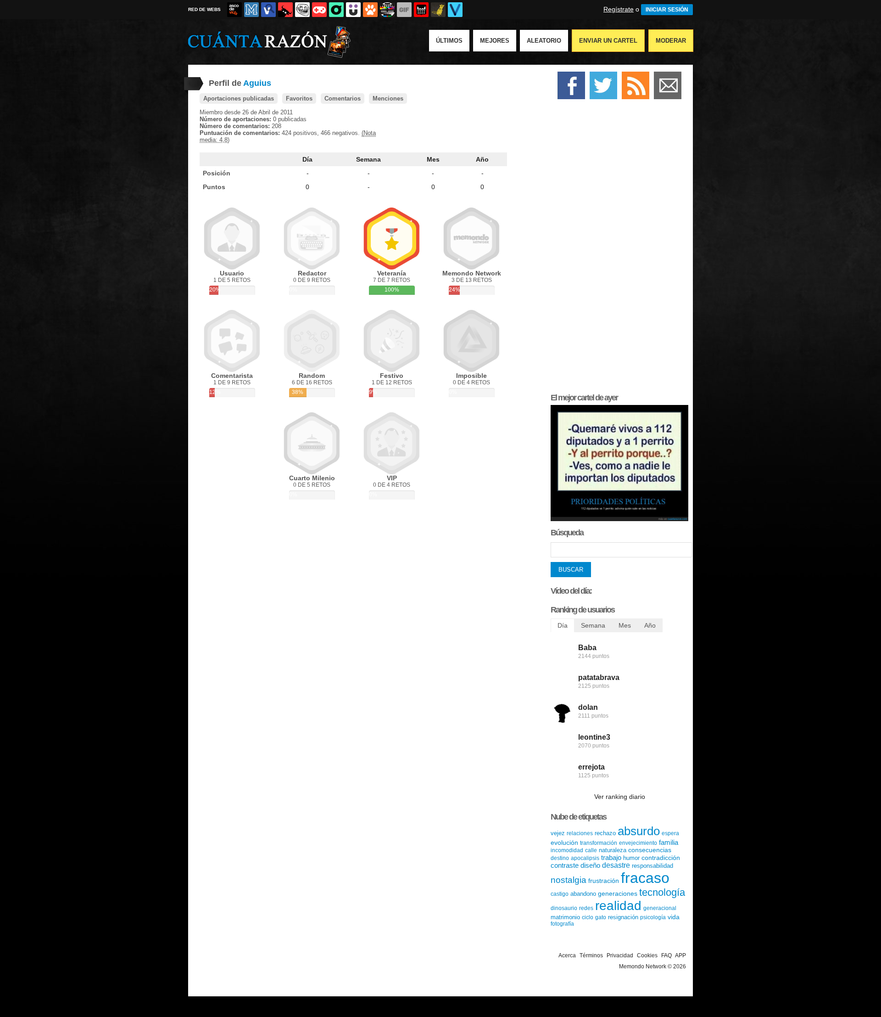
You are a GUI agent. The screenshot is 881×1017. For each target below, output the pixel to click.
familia (668, 842)
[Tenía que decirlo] (421, 9)
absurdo (639, 831)
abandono (583, 893)
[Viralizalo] (455, 9)
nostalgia (568, 880)
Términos (591, 955)
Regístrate (618, 9)
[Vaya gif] (404, 9)
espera (670, 833)
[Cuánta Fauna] (370, 9)
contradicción (660, 857)
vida (674, 917)
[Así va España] (285, 9)
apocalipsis (585, 858)
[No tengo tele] (387, 9)
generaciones (617, 893)
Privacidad (620, 955)
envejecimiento (638, 843)
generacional (659, 908)
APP (680, 955)
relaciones (580, 833)
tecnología (662, 892)
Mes (433, 159)
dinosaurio (564, 908)
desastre (616, 865)
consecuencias (649, 850)
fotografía (562, 924)
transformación (598, 843)
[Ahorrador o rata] (438, 9)
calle (591, 850)
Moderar (671, 40)
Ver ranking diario (619, 796)
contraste (565, 865)
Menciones (388, 98)
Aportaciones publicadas (238, 98)
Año (482, 159)
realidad (618, 906)
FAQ (666, 955)
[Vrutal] (319, 9)
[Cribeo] (336, 9)
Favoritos (299, 98)
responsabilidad (652, 865)
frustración (603, 880)
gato (600, 917)
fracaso (645, 878)
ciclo (587, 917)
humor (631, 857)
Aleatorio (544, 40)
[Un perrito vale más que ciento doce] (619, 519)
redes (586, 908)
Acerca (567, 955)
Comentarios (342, 98)
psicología (653, 917)
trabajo (611, 857)
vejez (558, 833)
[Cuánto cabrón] (302, 9)
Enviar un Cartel (608, 40)
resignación (623, 917)
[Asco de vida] (234, 9)
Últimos (449, 40)
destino (560, 858)
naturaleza (612, 850)
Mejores (494, 40)
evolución (564, 842)
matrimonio (565, 917)
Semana (368, 159)
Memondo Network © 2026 (652, 966)
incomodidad (567, 850)
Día (307, 159)
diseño (590, 865)
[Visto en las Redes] (268, 9)
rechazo (605, 833)
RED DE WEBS (204, 9)
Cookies (647, 955)
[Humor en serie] (353, 9)
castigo (560, 894)
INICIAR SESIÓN (667, 9)
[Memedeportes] (251, 9)
